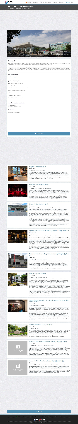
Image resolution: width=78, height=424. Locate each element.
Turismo (42, 2)
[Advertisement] (39, 19)
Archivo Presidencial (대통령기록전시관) (41, 324)
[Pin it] (40, 419)
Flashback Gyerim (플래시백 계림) (39, 184)
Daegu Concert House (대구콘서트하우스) (23, 8)
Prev (9, 43)
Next (69, 43)
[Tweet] (37, 419)
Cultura (67, 2)
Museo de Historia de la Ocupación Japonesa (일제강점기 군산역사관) (49, 254)
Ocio (72, 2)
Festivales (35, 2)
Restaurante (48, 2)
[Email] (44, 419)
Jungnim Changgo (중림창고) (37, 167)
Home (8, 8)
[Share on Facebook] (35, 419)
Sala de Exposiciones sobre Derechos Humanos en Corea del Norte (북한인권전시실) (49, 300)
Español (29, 2)
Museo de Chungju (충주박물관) (38, 204)
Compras (55, 2)
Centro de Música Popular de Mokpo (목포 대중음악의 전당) (46, 361)
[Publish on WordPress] (42, 419)
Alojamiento (61, 2)
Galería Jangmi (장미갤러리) (37, 273)
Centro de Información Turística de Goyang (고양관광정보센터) (48, 341)
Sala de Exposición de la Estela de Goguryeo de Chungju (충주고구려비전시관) (49, 231)
